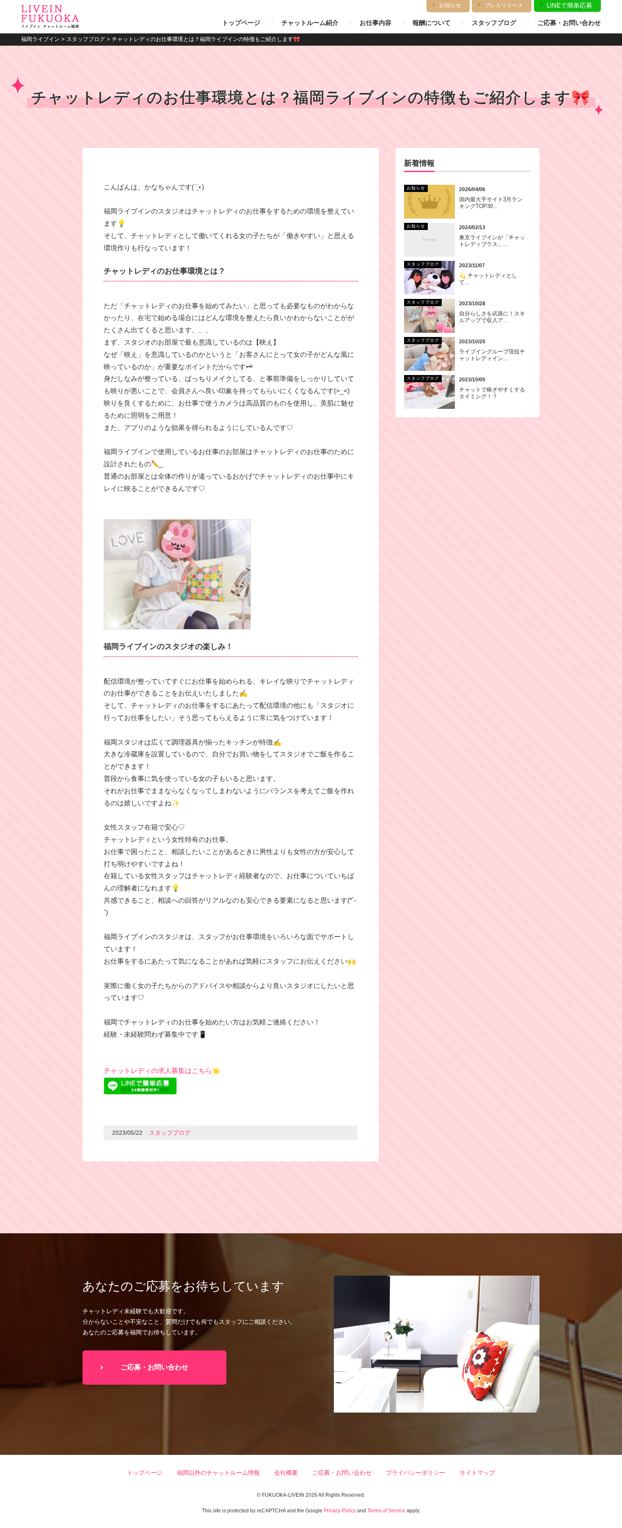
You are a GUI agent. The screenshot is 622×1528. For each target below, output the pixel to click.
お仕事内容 (375, 22)
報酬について (432, 22)
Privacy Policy (340, 1511)
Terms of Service (386, 1511)
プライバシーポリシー (415, 1472)
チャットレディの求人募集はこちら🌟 (162, 1070)
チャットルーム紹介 (310, 22)
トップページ (241, 22)
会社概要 (286, 1472)
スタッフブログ (494, 22)
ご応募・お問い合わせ (569, 22)
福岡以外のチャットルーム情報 (218, 1472)
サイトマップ (477, 1472)
